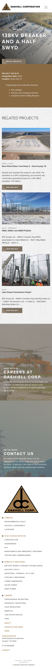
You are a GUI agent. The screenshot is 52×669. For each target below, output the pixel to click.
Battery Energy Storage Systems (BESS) (24, 566)
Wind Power (10, 589)
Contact (6, 650)
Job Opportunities (13, 615)
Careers (8, 595)
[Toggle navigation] (45, 7)
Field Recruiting (12, 607)
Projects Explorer (14, 627)
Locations (9, 529)
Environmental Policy (15, 522)
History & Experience (15, 526)
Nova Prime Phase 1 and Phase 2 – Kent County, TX (24, 166)
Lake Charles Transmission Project (16, 292)
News (7, 631)
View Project (12, 187)
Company (9, 518)
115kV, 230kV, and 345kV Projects (16, 230)
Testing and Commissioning (18, 555)
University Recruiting (15, 603)
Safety (8, 623)
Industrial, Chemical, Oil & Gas (19, 573)
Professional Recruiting (17, 599)
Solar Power (11, 585)
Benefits (9, 611)
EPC (6, 548)
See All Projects (14, 61)
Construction (11, 540)
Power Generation (13, 581)
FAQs (7, 619)
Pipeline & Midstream (14, 577)
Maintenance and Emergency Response (23, 551)
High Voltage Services (15, 536)
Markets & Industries (15, 562)
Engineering (10, 544)
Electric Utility (12, 569)
